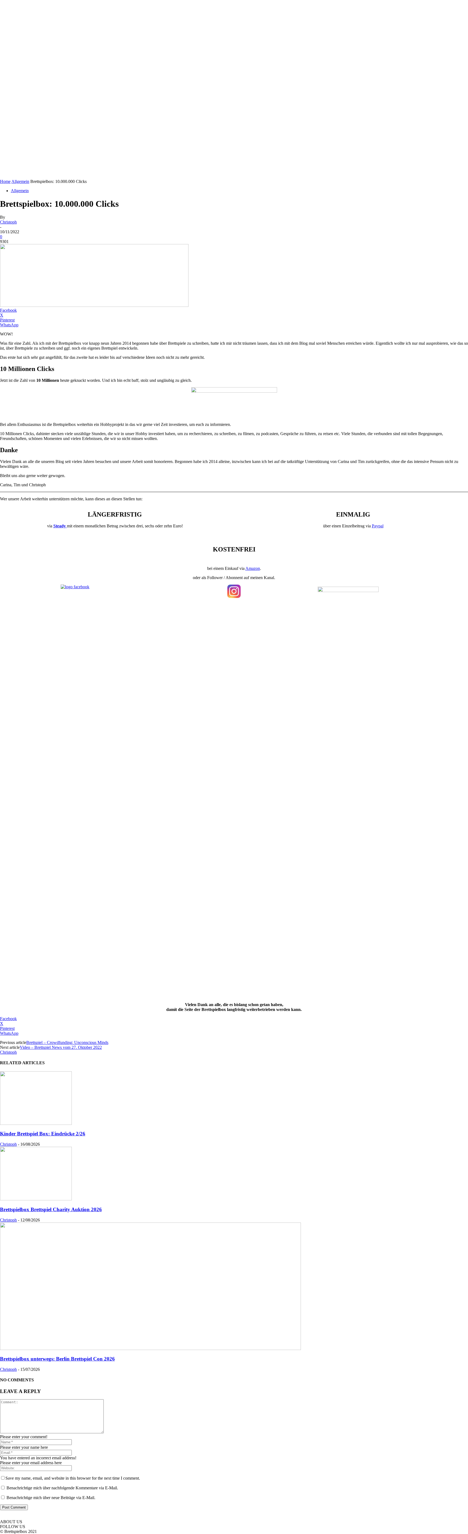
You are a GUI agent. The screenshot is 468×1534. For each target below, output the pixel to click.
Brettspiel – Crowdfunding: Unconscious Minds (67, 1042)
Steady (60, 526)
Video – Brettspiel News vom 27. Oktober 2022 (61, 1047)
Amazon (252, 568)
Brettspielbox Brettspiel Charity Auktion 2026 (51, 1209)
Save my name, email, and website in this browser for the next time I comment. (72, 1478)
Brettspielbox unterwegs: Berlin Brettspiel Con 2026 (57, 1359)
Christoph (8, 222)
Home (5, 181)
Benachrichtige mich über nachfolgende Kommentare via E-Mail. (62, 1488)
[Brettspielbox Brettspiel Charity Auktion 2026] (36, 1199)
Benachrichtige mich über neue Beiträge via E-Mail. (50, 1497)
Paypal (378, 526)
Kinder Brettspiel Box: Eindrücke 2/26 (42, 1133)
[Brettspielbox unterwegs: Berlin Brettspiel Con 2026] (150, 1348)
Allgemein (20, 181)
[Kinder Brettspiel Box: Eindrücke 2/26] (36, 1123)
